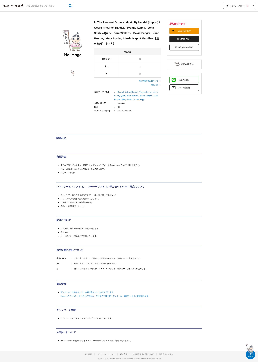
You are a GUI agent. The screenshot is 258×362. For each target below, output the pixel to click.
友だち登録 (184, 80)
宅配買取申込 (187, 64)
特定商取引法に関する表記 (143, 354)
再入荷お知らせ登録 (184, 47)
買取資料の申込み (166, 354)
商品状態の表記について (148, 81)
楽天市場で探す (184, 39)
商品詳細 (154, 85)
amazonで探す (184, 31)
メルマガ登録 (184, 87)
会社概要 (88, 354)
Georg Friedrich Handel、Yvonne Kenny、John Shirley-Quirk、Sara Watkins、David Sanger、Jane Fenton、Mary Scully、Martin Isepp (136, 96)
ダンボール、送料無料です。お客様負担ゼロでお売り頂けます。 (88, 292)
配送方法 (123, 354)
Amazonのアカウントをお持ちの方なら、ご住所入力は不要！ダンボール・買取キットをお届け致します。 (105, 296)
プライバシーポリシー (106, 354)
